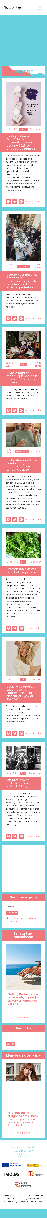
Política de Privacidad (23, 1147)
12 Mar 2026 (11, 129)
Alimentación (22, 451)
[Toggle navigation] (40, 8)
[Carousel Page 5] (27, 1133)
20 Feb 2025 (12, 679)
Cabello (23, 129)
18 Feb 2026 (9, 266)
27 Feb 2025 (12, 561)
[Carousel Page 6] (29, 1133)
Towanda (36, 679)
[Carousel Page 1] (20, 1017)
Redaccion (35, 129)
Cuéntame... (23, 266)
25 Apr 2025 (9, 452)
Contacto (23, 1157)
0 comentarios (33, 201)
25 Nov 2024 (12, 773)
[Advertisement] (23, 39)
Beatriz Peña (35, 773)
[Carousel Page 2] (22, 1017)
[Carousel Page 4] (27, 1017)
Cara (22, 562)
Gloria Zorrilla (38, 266)
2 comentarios (33, 628)
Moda (23, 364)
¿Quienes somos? (23, 1150)
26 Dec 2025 (9, 364)
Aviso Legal (23, 1153)
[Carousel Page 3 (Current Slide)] (24, 1017)
